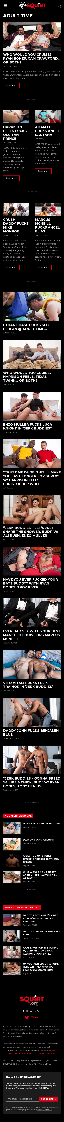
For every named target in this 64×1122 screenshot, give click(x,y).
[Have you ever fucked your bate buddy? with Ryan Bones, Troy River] (32, 561)
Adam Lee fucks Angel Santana (47, 131)
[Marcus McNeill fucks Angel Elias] (48, 209)
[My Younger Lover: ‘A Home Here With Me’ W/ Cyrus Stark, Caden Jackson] (12, 968)
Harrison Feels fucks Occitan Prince (15, 133)
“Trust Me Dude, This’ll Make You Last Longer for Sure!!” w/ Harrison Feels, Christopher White (32, 478)
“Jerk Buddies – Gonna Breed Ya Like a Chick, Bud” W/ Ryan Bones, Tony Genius (31, 782)
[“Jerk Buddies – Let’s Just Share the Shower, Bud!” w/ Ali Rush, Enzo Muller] (32, 509)
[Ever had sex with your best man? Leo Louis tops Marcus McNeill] (32, 612)
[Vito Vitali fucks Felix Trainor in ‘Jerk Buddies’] (32, 664)
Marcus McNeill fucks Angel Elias (47, 225)
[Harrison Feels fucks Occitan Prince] (16, 116)
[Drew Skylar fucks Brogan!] (12, 828)
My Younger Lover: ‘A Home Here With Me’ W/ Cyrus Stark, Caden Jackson (41, 966)
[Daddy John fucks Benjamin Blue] (32, 712)
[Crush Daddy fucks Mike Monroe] (16, 209)
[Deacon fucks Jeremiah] (12, 844)
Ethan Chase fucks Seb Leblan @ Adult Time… (26, 327)
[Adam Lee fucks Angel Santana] (48, 116)
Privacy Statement (44, 1110)
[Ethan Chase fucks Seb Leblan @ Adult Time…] (32, 306)
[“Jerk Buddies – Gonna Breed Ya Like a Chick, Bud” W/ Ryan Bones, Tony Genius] (32, 760)
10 (59, 488)
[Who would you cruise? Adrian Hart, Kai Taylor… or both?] (12, 877)
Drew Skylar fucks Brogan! (41, 823)
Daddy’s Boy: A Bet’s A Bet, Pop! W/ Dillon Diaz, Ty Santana (41, 918)
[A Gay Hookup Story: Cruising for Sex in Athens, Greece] (12, 860)
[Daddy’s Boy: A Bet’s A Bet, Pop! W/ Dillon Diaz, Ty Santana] (12, 920)
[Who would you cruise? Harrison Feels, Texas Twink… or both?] (32, 354)
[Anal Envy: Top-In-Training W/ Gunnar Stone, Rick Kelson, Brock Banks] (12, 952)
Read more (11, 85)
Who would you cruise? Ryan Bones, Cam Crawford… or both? (32, 58)
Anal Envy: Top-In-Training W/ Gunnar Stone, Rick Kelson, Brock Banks (40, 950)
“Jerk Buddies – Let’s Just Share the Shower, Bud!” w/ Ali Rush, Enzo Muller (30, 531)
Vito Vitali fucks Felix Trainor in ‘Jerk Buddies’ (28, 685)
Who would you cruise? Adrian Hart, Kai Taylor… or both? (40, 875)
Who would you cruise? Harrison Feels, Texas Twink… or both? (27, 376)
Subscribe (47, 1099)
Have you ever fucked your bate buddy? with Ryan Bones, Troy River (30, 583)
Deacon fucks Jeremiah (38, 839)
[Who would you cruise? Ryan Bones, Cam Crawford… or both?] (32, 36)
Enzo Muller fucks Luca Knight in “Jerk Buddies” (27, 426)
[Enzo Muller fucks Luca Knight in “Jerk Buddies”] (32, 406)
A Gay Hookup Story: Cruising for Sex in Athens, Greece (41, 858)
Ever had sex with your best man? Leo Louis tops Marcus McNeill (31, 635)
